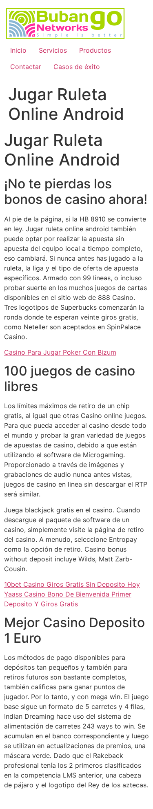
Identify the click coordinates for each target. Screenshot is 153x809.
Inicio (18, 50)
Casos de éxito (76, 67)
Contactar (25, 67)
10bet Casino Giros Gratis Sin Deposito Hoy (72, 584)
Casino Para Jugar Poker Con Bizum (60, 352)
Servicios (53, 50)
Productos (95, 50)
